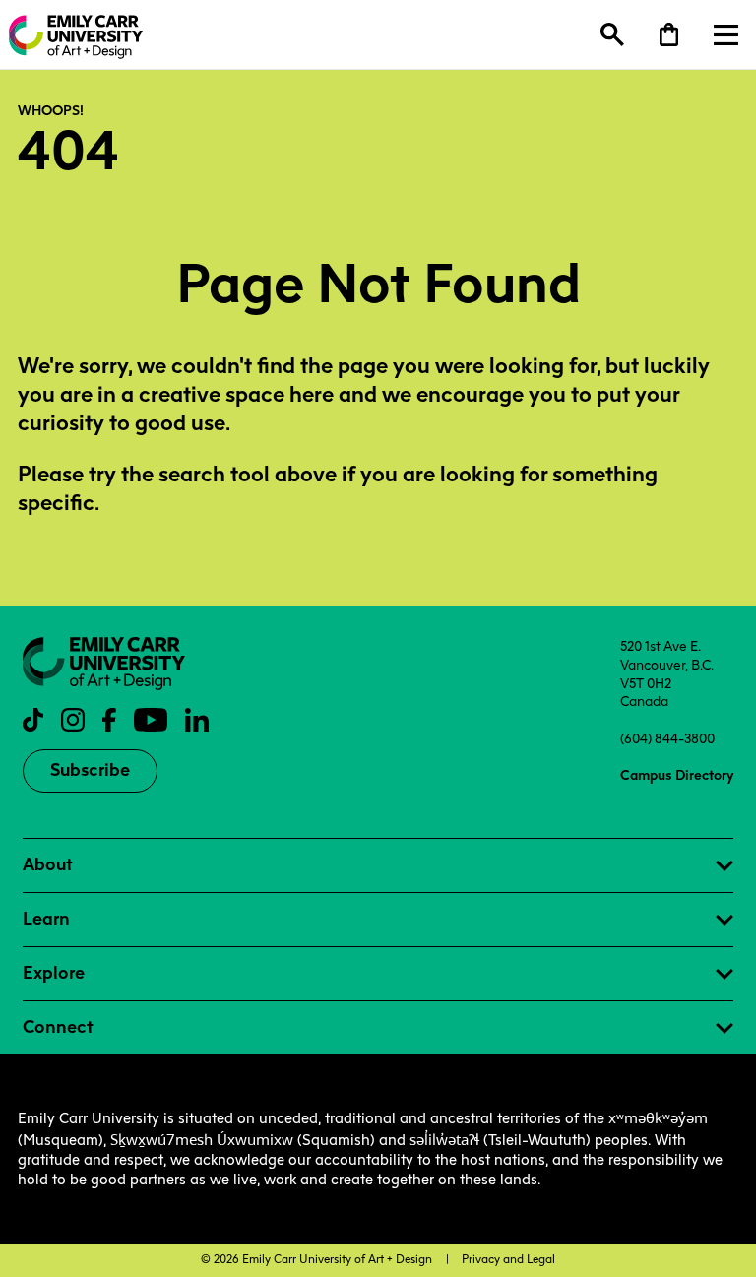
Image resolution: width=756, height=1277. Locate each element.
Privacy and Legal (508, 1259)
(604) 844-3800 (667, 738)
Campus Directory (676, 775)
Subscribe (90, 770)
